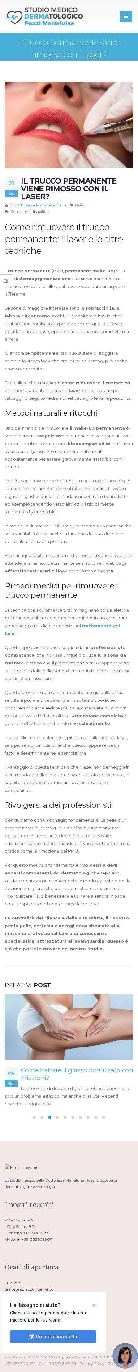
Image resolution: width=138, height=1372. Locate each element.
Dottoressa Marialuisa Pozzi (41, 205)
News (80, 205)
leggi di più (38, 1103)
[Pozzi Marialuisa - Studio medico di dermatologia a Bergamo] (45, 16)
